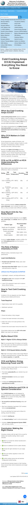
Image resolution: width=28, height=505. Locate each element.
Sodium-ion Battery (19, 41)
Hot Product (3, 11)
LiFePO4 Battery (18, 27)
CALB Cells (17, 23)
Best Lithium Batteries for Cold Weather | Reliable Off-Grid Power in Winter (13, 487)
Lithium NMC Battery (6, 45)
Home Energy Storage (20, 29)
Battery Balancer (5, 35)
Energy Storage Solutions (8, 19)
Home (2, 8)
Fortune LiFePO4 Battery (20, 31)
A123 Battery (17, 45)
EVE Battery (4, 37)
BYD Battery (4, 47)
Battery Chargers (5, 33)
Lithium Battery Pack (19, 43)
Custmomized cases (19, 19)
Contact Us (13, 8)
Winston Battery (5, 21)
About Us (7, 8)
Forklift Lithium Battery (7, 31)
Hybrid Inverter (18, 39)
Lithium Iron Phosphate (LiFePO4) (13, 272)
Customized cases (22, 11)
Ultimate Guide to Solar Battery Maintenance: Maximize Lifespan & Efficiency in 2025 (13, 482)
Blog (7, 49)
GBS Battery (17, 35)
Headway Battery (18, 37)
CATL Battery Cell (5, 27)
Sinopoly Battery (5, 25)
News (19, 8)
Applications (11, 11)
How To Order (4, 14)
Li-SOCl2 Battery (5, 29)
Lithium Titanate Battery (7, 41)
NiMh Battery (4, 43)
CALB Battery (4, 23)
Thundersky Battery (19, 21)
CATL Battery (17, 25)
